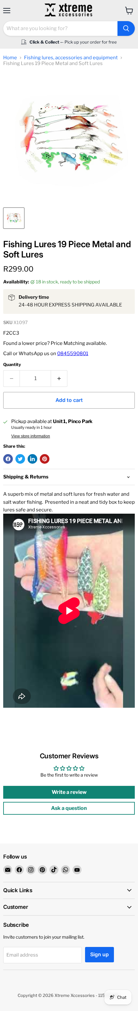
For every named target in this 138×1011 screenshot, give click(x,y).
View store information (30, 436)
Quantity (12, 364)
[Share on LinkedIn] (32, 459)
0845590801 (72, 353)
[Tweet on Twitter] (20, 459)
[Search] (126, 28)
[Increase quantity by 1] (59, 378)
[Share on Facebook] (8, 459)
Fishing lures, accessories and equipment (71, 58)
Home (10, 58)
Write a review (69, 792)
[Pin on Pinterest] (44, 459)
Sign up (99, 954)
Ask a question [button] (69, 808)
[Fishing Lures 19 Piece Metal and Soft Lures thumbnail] (14, 218)
